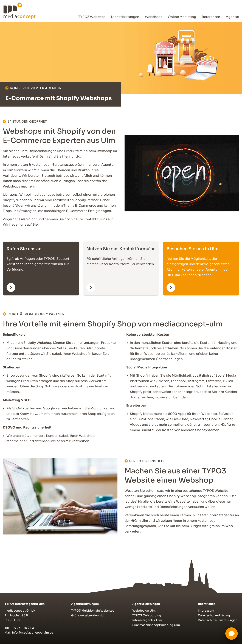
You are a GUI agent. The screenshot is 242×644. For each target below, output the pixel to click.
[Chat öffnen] (231, 633)
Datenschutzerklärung (214, 615)
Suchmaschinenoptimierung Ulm (156, 625)
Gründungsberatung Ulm (89, 615)
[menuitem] (91, 17)
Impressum (206, 610)
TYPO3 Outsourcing (146, 615)
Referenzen (211, 17)
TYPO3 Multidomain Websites (92, 610)
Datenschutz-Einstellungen (217, 620)
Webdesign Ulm (144, 610)
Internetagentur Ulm (147, 620)
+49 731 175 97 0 (22, 628)
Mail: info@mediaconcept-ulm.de (29, 632)
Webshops (153, 17)
